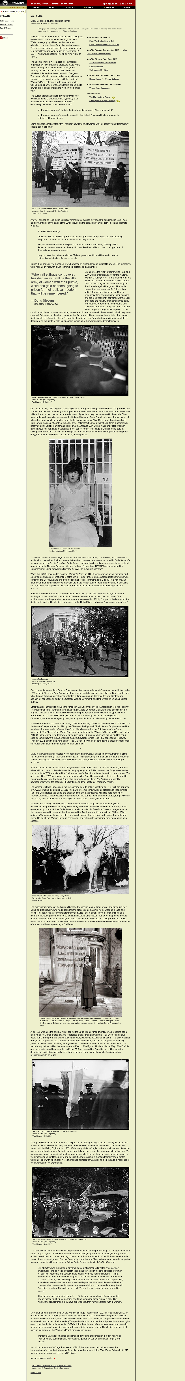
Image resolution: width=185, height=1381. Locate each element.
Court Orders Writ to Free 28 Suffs (104, 45)
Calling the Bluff (96, 66)
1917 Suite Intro (7, 21)
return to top (36, 1373)
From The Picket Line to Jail (101, 41)
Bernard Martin (6, 24)
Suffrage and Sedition (98, 70)
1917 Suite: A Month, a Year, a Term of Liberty (52, 1366)
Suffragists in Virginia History (102, 101)
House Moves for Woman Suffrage (104, 79)
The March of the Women (100, 97)
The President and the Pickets (102, 63)
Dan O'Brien (5, 28)
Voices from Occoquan (99, 88)
